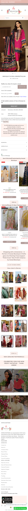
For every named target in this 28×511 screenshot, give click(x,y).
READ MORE (4, 441)
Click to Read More (14, 264)
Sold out (14, 106)
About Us (3, 447)
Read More (5, 121)
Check (16, 93)
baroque (15, 114)
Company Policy (4, 449)
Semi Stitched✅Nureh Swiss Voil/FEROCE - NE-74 (9, 190)
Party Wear (3, 473)
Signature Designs (5, 469)
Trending (3, 476)
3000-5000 (10, 114)
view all (14, 353)
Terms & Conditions (5, 458)
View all (14, 202)
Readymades (4, 482)
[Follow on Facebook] (1, 505)
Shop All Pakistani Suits (6, 465)
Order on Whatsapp (5, 155)
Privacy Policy (4, 456)
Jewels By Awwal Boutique (7, 487)
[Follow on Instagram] (5, 505)
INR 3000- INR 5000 (18, 109)
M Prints (9, 232)
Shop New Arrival (5, 462)
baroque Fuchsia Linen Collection (15, 115)
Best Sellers (10, 109)
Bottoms (3, 484)
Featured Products (5, 467)
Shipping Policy (4, 454)
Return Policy (4, 451)
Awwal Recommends (5, 478)
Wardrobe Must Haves (6, 480)
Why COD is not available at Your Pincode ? (13, 96)
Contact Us (3, 445)
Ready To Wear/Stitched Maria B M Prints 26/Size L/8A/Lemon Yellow (9, 235)
